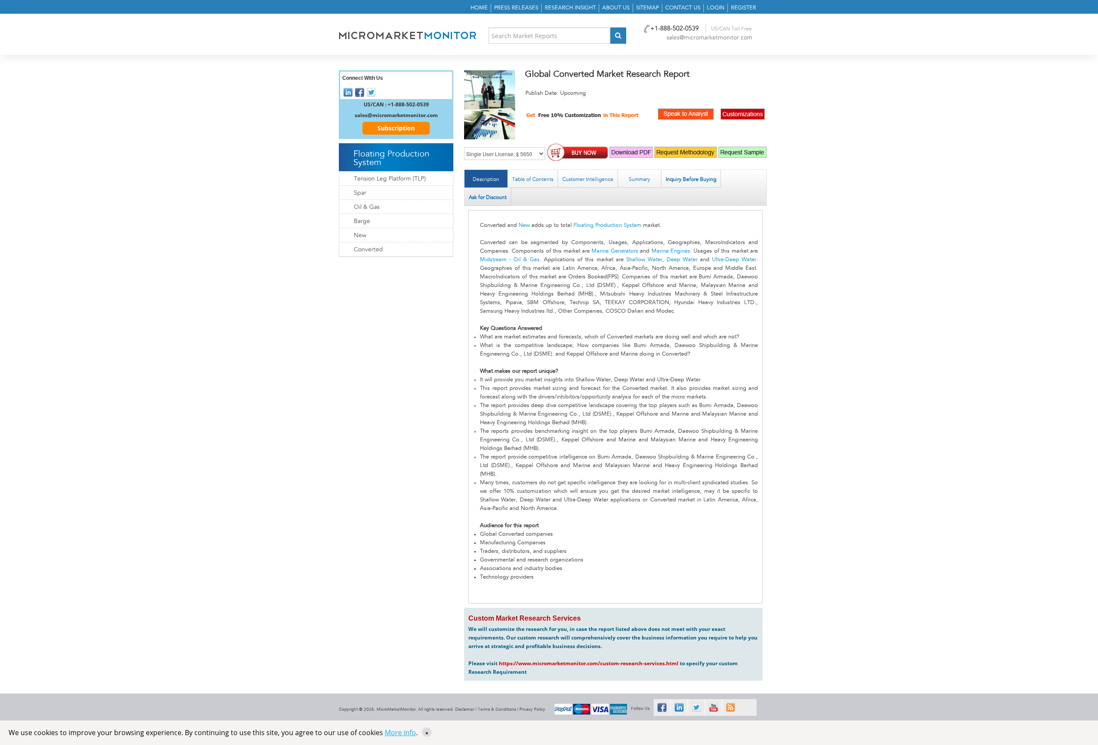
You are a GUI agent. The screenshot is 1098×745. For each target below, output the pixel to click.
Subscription (396, 128)
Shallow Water (644, 259)
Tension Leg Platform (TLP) (390, 179)
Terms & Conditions (497, 709)
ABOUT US (616, 8)
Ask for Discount (488, 197)
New (524, 225)
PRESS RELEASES (516, 8)
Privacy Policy (532, 709)
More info (400, 732)
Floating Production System (607, 225)
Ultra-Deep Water (734, 259)
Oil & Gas (367, 207)
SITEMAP (647, 8)
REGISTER (743, 8)
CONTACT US (682, 8)
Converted (368, 250)
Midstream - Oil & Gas (510, 259)
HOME (479, 8)
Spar (360, 193)
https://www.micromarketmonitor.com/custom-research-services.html (589, 663)
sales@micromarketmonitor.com (709, 38)
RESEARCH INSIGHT (570, 8)
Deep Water (682, 259)
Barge (362, 221)
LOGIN (715, 8)
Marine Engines (671, 251)
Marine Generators (614, 251)
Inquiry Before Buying (691, 179)
